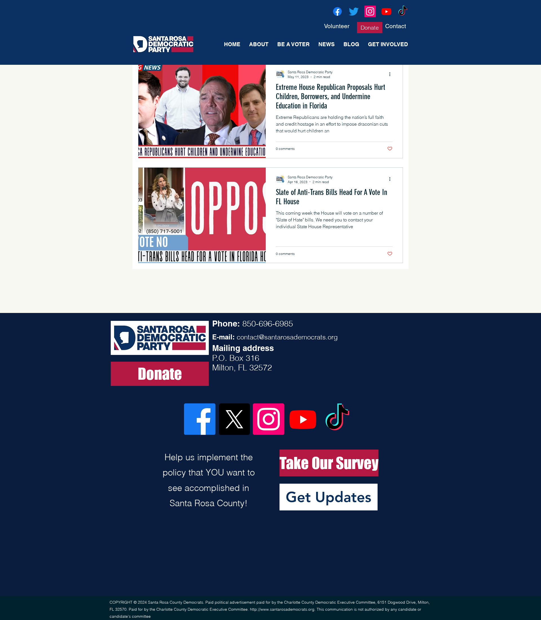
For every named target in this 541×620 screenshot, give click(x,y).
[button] (329, 497)
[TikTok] (403, 11)
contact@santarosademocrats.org (287, 337)
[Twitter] (354, 11)
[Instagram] (370, 11)
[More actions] (391, 74)
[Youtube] (386, 11)
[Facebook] (337, 11)
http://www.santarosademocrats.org (282, 609)
